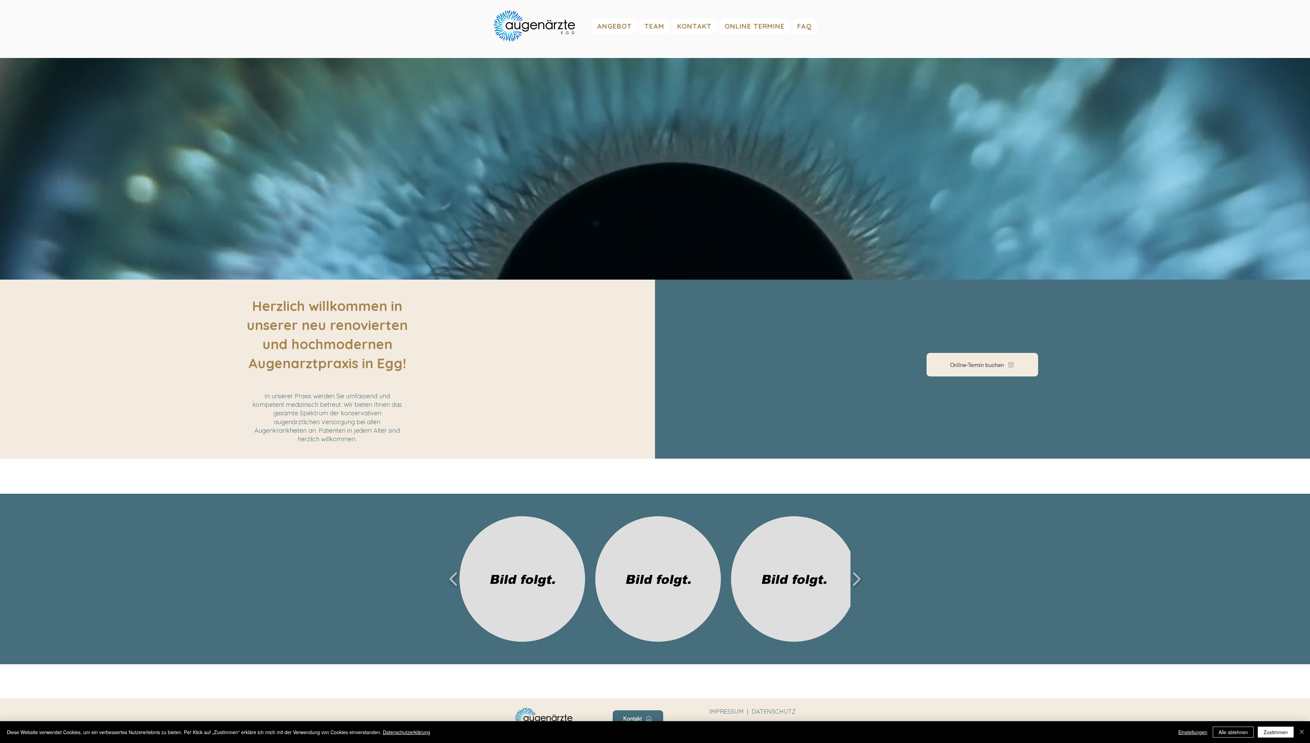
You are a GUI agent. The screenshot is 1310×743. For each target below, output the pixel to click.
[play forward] (856, 579)
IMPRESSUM (727, 711)
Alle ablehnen (1233, 732)
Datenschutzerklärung (406, 732)
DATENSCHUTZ (774, 711)
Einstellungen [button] (1192, 732)
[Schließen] (1302, 732)
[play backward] (453, 579)
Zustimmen (1276, 732)
